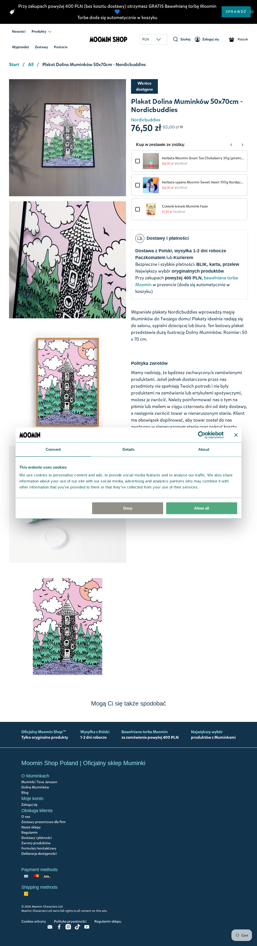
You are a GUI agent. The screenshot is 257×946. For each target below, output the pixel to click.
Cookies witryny (33, 921)
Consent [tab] (53, 449)
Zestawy (41, 47)
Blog (24, 792)
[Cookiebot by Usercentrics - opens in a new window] (202, 435)
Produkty (39, 31)
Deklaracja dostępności (39, 853)
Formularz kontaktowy (38, 848)
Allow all (201, 508)
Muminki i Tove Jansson (39, 782)
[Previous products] (231, 144)
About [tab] (203, 449)
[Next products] (242, 144)
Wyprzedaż (20, 47)
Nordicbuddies (145, 120)
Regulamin (29, 832)
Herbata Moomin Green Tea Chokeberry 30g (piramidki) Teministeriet (203, 158)
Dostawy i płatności (36, 837)
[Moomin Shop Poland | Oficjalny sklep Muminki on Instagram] (68, 928)
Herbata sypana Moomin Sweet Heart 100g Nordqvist (203, 182)
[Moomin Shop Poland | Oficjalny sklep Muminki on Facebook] (59, 928)
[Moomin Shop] (108, 39)
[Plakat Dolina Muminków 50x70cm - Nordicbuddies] (67, 137)
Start (14, 64)
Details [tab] (128, 449)
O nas (25, 816)
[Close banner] (236, 435)
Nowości (19, 31)
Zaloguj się (29, 804)
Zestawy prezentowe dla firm (43, 822)
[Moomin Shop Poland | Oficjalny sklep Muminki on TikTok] (77, 928)
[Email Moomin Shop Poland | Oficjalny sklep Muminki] (50, 928)
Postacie (61, 47)
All (30, 64)
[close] (251, 11)
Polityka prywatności (70, 921)
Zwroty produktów (36, 843)
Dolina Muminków (35, 787)
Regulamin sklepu (107, 921)
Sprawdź (236, 11)
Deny (127, 508)
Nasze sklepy (31, 827)
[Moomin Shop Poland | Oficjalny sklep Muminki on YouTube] (87, 928)
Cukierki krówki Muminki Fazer (185, 206)
